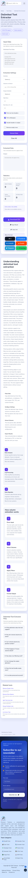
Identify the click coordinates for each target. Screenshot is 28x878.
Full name (5, 778)
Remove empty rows (12, 127)
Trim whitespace (11, 118)
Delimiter (9, 76)
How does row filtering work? (14, 656)
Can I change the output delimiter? (12, 662)
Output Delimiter (7, 91)
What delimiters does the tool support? (14, 628)
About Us (4, 872)
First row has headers (12, 113)
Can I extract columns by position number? (12, 642)
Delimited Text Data (8, 49)
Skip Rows (5, 98)
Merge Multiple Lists (8, 706)
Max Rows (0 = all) (7, 105)
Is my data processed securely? (14, 675)
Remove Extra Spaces (8, 694)
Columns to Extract (11, 83)
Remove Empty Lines (8, 688)
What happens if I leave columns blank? (12, 649)
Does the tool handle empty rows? (13, 669)
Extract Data (14, 133)
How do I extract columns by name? (13, 635)
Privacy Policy (16, 870)
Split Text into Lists (7, 700)
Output (5, 154)
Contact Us (12, 872)
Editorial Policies (6, 870)
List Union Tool (6, 712)
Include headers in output (13, 122)
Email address (6, 785)
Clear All (14, 138)
